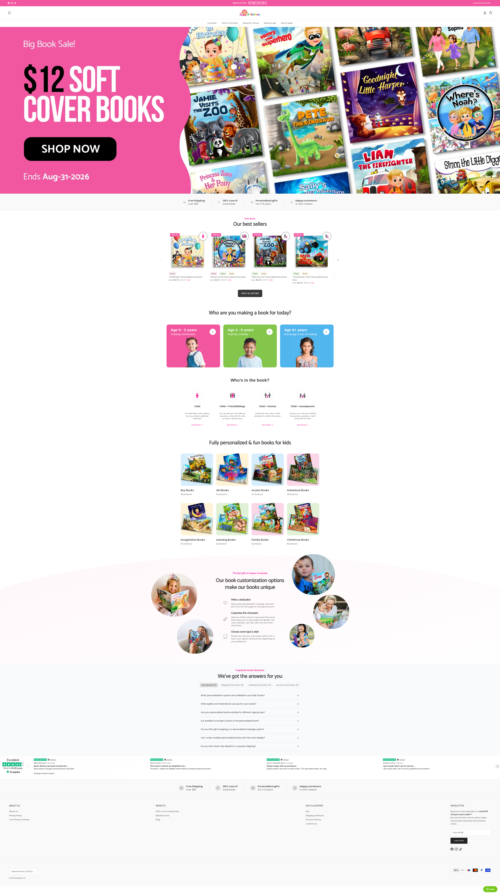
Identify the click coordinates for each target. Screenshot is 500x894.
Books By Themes (251, 23)
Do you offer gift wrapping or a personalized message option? (232, 729)
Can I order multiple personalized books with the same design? (233, 737)
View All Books (250, 293)
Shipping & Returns (315, 815)
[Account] (484, 12)
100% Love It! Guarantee (167, 811)
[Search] (9, 12)
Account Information (287, 685)
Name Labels (287, 23)
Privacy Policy (15, 815)
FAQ (308, 811)
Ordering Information (260, 685)
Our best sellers (250, 224)
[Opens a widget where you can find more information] (490, 889)
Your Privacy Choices (19, 819)
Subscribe (459, 840)
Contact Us (311, 823)
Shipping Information (232, 685)
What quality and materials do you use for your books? (228, 703)
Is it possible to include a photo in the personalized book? (230, 720)
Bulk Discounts (163, 815)
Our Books (212, 23)
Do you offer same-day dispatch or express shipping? (228, 746)
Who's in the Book (230, 23)
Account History (313, 819)
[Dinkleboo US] (250, 13)
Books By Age (270, 23)
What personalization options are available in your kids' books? (233, 695)
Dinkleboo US (20, 878)
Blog (158, 819)
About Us (13, 811)
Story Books (208, 685)
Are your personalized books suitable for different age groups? (233, 712)
